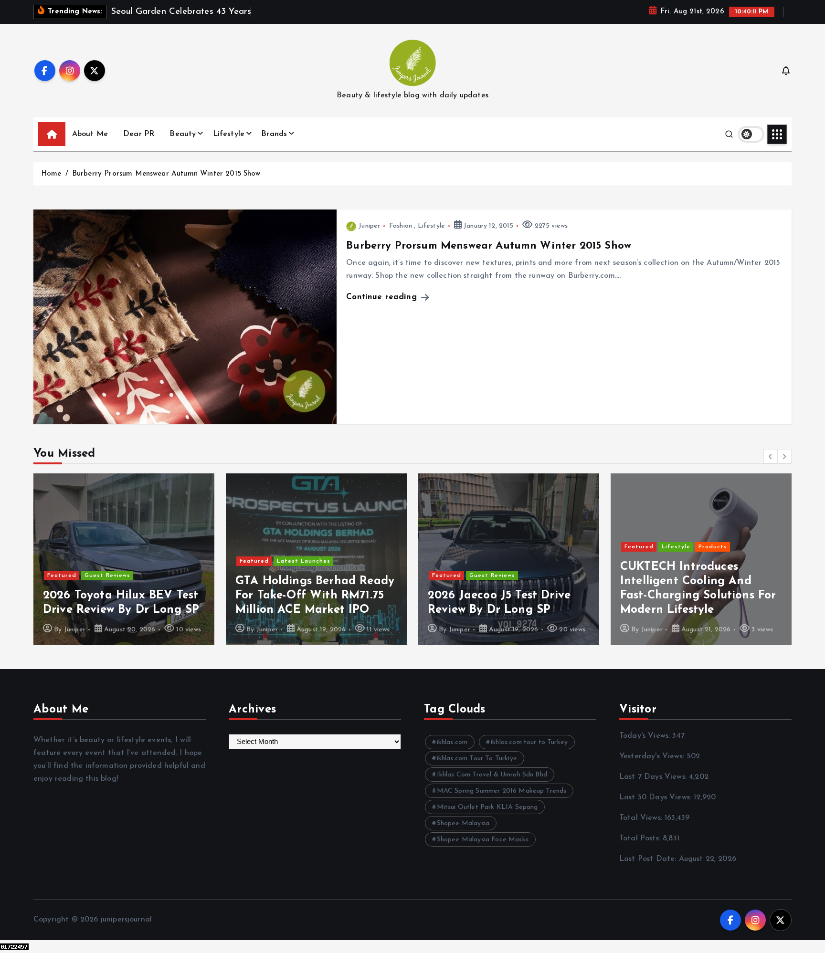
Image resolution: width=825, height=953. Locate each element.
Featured (61, 575)
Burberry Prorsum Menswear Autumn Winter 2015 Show (166, 174)
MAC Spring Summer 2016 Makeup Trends (502, 791)
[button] (770, 456)
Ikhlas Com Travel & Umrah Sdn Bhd (492, 774)
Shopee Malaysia (463, 823)
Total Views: (642, 818)
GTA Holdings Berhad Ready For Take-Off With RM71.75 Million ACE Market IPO (314, 596)
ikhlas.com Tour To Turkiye (477, 758)
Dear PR (138, 134)
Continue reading (383, 297)
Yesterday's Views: (653, 756)
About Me (90, 134)
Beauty (182, 134)
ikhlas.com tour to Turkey (529, 742)
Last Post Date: (649, 859)
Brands (274, 134)
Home (51, 174)
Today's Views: (645, 736)
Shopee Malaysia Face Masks (483, 839)
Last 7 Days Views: (654, 777)
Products (712, 547)
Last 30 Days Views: (656, 797)
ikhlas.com (452, 742)
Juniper (369, 226)
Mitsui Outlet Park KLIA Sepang (487, 807)
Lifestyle (228, 134)
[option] (123, 559)
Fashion (400, 226)
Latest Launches (303, 561)
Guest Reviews (107, 575)
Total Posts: (641, 838)
